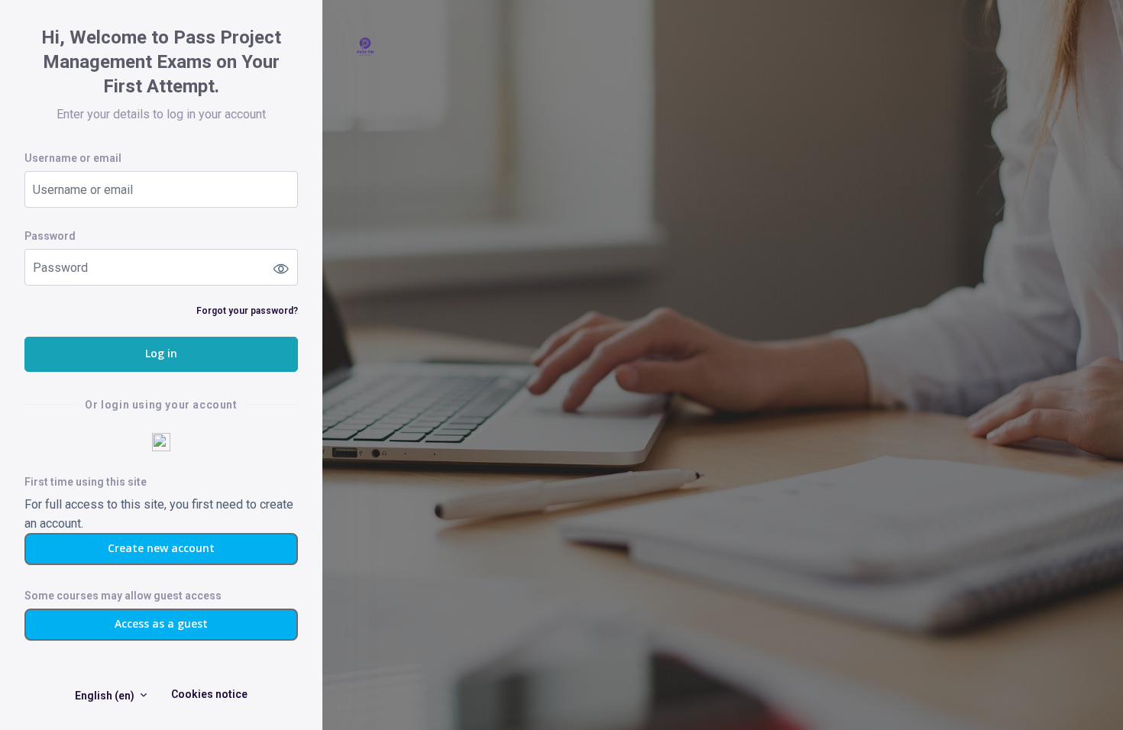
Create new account (161, 548)
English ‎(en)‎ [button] (106, 696)
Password (50, 236)
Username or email (72, 158)
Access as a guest (161, 623)
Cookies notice (209, 694)
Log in (161, 353)
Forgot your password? (247, 310)
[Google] (161, 441)
